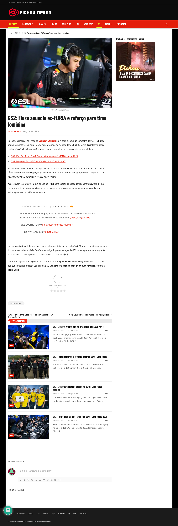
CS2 (11, 346)
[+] (59, 480)
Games (42, 24)
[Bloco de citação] (44, 480)
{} (55, 480)
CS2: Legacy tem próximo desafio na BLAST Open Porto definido (77, 388)
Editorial (121, 24)
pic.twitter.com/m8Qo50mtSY (57, 224)
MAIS (107, 24)
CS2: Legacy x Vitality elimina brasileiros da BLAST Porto (78, 326)
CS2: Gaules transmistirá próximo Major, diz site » (90, 315)
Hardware (27, 24)
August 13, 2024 (52, 231)
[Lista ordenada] (36, 480)
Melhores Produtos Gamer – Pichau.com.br (25, 2)
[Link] (52, 480)
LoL (77, 24)
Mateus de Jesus (14, 131)
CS (99, 24)
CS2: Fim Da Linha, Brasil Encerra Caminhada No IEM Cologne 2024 (44, 156)
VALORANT (88, 24)
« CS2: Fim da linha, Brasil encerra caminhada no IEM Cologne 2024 (30, 316)
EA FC (54, 24)
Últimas (13, 24)
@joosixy (85, 217)
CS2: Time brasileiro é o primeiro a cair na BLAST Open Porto (80, 356)
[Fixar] (32, 480)
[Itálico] (24, 480)
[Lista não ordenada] (40, 480)
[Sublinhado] (28, 480)
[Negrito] (20, 480)
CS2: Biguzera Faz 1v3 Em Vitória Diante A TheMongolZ (38, 161)
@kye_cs (74, 217)
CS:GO (17, 33)
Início (10, 33)
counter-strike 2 (16, 303)
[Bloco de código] (48, 480)
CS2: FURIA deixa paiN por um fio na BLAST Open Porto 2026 (80, 416)
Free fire (66, 24)
